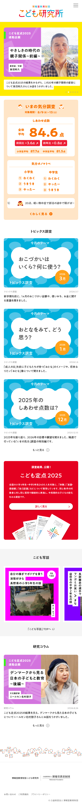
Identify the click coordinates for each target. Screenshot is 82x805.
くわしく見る (39, 213)
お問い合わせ (10, 794)
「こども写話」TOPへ (39, 629)
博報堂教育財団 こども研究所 (25, 778)
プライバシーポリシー (40, 794)
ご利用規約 (23, 794)
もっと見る (38, 450)
